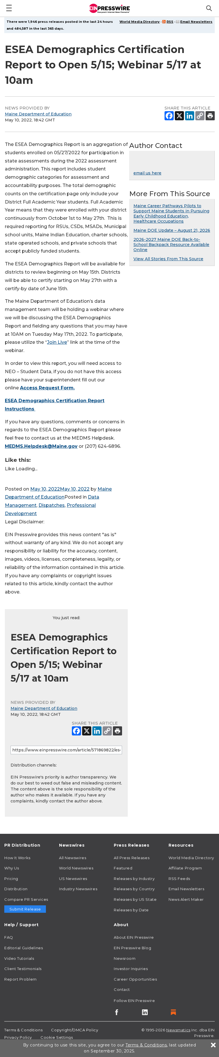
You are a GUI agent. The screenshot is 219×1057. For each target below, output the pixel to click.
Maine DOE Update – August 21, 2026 (171, 230)
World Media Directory (139, 22)
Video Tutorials (19, 958)
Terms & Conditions (23, 1030)
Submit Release (25, 909)
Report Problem (20, 979)
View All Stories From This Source (168, 258)
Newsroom (124, 958)
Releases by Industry (134, 878)
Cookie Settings (56, 1037)
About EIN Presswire (134, 937)
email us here (147, 173)
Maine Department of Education (38, 114)
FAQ (8, 937)
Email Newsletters (196, 22)
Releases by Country (134, 889)
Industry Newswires (78, 889)
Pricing (11, 878)
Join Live (57, 342)
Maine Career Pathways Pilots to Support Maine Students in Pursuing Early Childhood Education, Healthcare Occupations (171, 213)
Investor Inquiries (131, 968)
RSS (170, 22)
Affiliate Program (185, 868)
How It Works (17, 857)
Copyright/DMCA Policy (74, 1030)
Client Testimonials (23, 968)
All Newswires (72, 857)
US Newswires (73, 878)
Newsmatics (178, 1030)
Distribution (16, 889)
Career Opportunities (135, 979)
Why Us (11, 868)
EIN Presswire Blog (132, 948)
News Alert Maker (186, 899)
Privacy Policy (18, 1037)
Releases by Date (131, 910)
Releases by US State (135, 899)
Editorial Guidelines (23, 948)
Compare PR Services (26, 899)
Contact (122, 989)
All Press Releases (131, 857)
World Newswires (76, 868)
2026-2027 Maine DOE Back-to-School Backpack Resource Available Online (171, 244)
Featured (123, 868)
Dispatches (51, 505)
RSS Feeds (179, 878)
